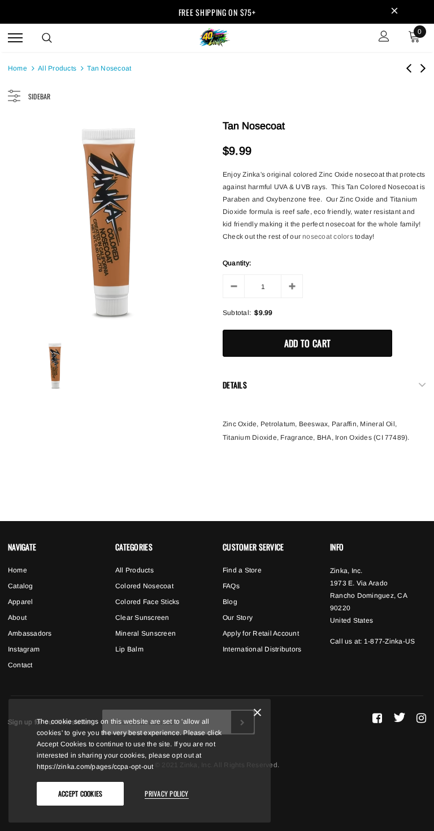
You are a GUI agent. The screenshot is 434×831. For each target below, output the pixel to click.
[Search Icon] (47, 38)
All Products (57, 68)
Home (17, 68)
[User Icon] (384, 37)
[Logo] (215, 36)
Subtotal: (237, 313)
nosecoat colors (327, 236)
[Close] (257, 714)
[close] (394, 12)
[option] (109, 223)
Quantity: (237, 263)
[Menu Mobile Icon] (15, 37)
